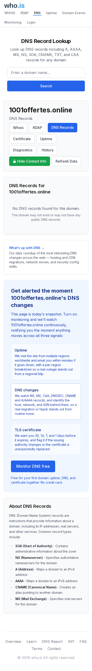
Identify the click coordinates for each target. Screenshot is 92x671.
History (48, 150)
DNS (37, 13)
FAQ (83, 641)
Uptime (51, 13)
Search (46, 86)
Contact (54, 648)
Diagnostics (22, 150)
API (71, 641)
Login (31, 22)
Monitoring (12, 22)
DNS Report (52, 641)
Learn (31, 641)
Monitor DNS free (33, 466)
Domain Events (74, 13)
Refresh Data (66, 161)
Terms (36, 648)
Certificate (22, 139)
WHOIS (9, 13)
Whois (18, 127)
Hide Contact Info (31, 161)
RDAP (25, 13)
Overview (13, 641)
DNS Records (62, 127)
